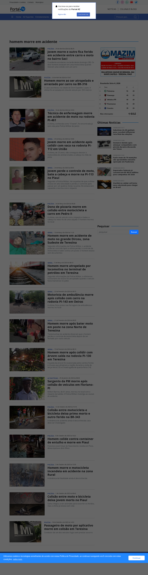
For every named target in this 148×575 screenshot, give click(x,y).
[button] (126, 558)
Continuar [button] (136, 558)
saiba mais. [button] (17, 559)
